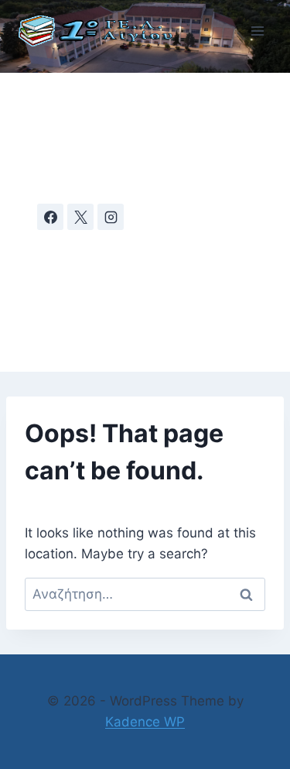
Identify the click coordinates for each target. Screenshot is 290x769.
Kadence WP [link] (145, 722)
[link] (102, 30)
